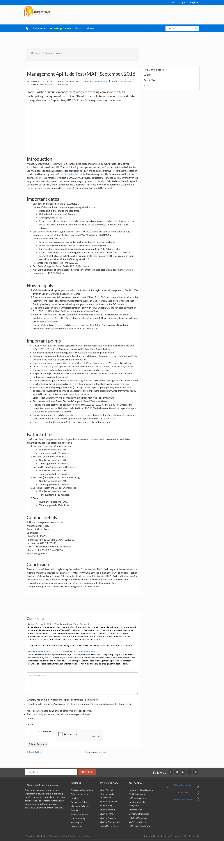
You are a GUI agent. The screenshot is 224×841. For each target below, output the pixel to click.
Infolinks (75, 798)
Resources (36, 52)
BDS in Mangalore (137, 794)
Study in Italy (106, 805)
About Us (30, 836)
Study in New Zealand (110, 821)
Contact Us (42, 836)
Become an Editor (79, 802)
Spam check (45, 731)
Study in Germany (108, 801)
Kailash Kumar (43, 651)
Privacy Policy (68, 836)
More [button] (90, 28)
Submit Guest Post (182, 799)
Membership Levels (80, 806)
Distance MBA (135, 809)
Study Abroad (106, 790)
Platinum (49, 84)
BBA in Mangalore (137, 821)
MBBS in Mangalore (138, 818)
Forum (78, 28)
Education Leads (182, 785)
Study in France (107, 813)
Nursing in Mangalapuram (141, 790)
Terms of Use (83, 836)
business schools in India (72, 174)
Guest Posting (78, 818)
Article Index (101, 752)
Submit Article (34, 752)
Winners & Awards (80, 814)
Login (182, 2)
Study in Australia (108, 818)
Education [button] (37, 28)
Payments (75, 810)
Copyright (55, 836)
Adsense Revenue (79, 794)
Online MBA (76, 826)
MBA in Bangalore (137, 798)
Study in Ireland (107, 809)
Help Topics (76, 822)
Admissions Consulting (82, 790)
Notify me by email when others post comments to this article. (64, 699)
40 (66, 84)
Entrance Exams (53, 52)
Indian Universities (109, 826)
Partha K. (40, 624)
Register (194, 2)
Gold (75, 624)
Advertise (182, 792)
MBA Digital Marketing (139, 826)
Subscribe (87, 772)
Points (83, 624)
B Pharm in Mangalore (139, 813)
